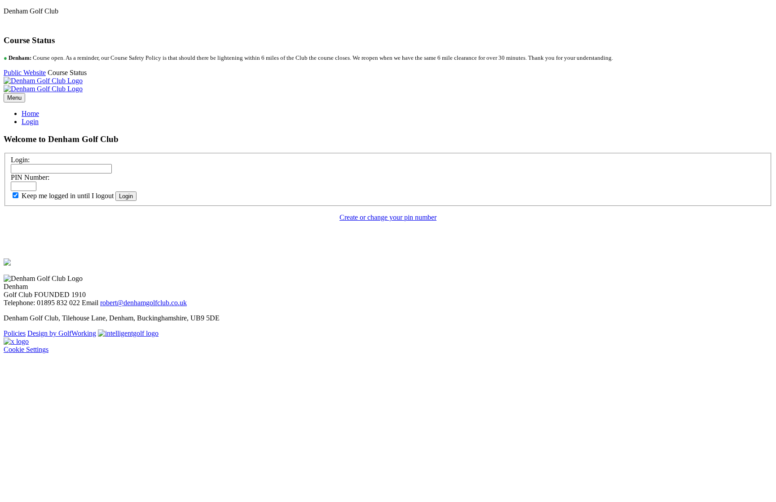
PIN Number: (30, 177)
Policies (15, 333)
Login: (20, 160)
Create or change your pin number (388, 217)
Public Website (25, 72)
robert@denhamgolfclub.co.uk (143, 303)
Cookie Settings (26, 349)
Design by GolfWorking (61, 333)
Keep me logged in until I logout (67, 196)
